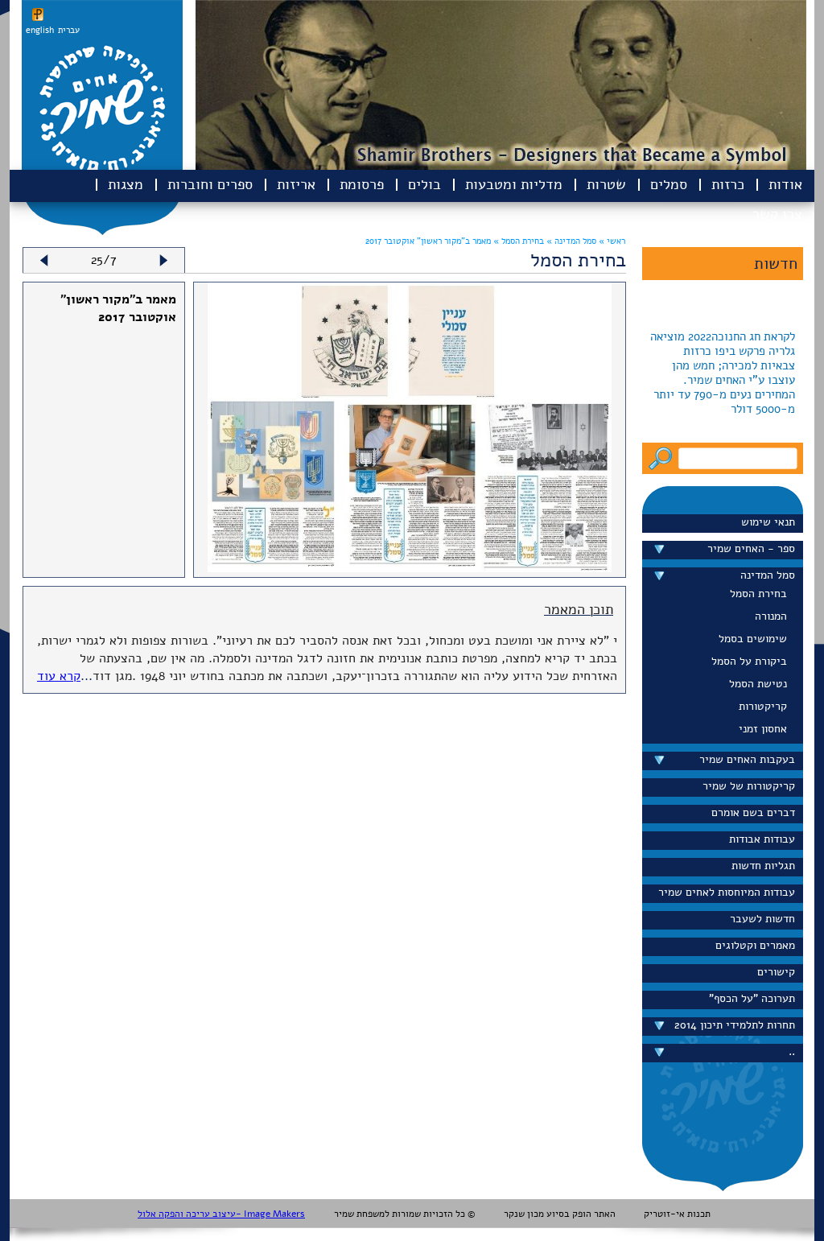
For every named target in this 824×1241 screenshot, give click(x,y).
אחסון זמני (763, 728)
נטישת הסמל (758, 683)
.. (792, 1051)
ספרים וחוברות (210, 184)
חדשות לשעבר (762, 918)
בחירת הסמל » (517, 241)
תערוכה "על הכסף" (752, 998)
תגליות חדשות (763, 865)
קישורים (776, 971)
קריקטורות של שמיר (748, 786)
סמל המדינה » (570, 241)
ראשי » (612, 241)
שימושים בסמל (753, 638)
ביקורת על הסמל (749, 661)
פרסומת (362, 184)
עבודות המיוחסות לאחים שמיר (726, 892)
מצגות (125, 184)
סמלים (668, 184)
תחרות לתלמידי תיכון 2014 (734, 1025)
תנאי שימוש (768, 522)
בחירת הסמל (758, 593)
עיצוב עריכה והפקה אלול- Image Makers (221, 1213)
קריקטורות (763, 706)
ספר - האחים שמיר (751, 548)
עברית (69, 30)
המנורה (771, 616)
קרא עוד (58, 676)
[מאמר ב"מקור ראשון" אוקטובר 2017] (410, 568)
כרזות (727, 184)
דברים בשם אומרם (753, 812)
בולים (424, 184)
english (40, 30)
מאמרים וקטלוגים (755, 945)
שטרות (606, 184)
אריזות (296, 184)
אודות (785, 184)
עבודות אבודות (762, 839)
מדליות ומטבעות (513, 184)
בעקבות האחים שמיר (747, 759)
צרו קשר (777, 214)
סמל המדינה (767, 575)
